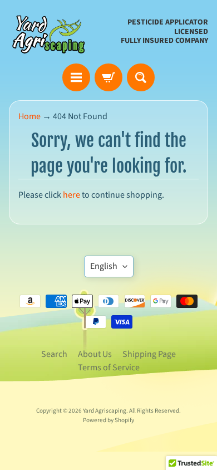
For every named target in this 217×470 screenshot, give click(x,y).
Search (54, 354)
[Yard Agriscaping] (50, 32)
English (103, 266)
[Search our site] (141, 77)
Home (29, 116)
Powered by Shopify (108, 420)
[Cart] (108, 77)
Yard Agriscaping (104, 411)
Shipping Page (149, 354)
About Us (95, 354)
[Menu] (76, 77)
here (71, 195)
